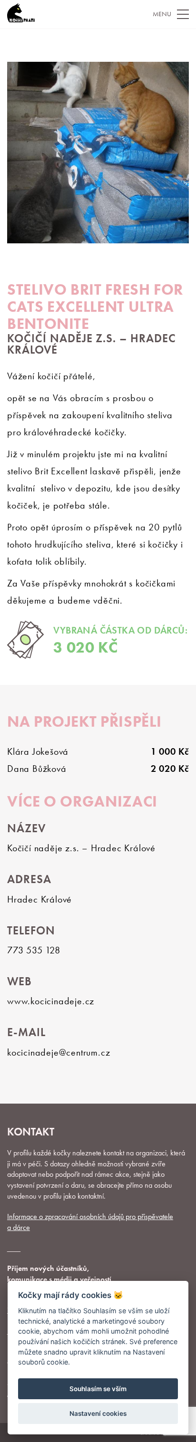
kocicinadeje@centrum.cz (58, 1052)
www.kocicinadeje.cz (50, 1001)
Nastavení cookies (98, 1413)
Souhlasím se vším (98, 1389)
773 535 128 (33, 950)
